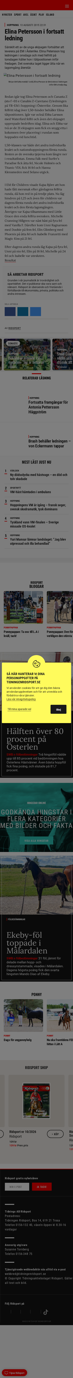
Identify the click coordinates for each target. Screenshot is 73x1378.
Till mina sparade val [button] (19, 709)
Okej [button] (58, 709)
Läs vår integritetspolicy (21, 699)
